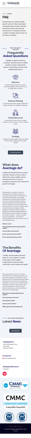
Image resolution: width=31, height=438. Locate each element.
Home (9, 14)
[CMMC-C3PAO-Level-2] (15, 401)
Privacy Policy (12, 426)
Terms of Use (19, 426)
